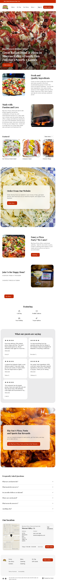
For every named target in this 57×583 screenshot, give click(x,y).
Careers (11, 563)
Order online (49, 547)
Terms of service (13, 571)
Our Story (26, 7)
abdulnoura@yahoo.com (39, 535)
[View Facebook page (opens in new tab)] (3, 578)
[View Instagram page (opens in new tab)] (6, 578)
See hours (40, 546)
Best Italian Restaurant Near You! (12, 1)
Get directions (50, 527)
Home (10, 559)
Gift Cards (35, 561)
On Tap (19, 7)
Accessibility (21, 571)
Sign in (40, 7)
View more (7, 350)
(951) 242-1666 (37, 533)
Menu (13, 7)
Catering (22, 561)
